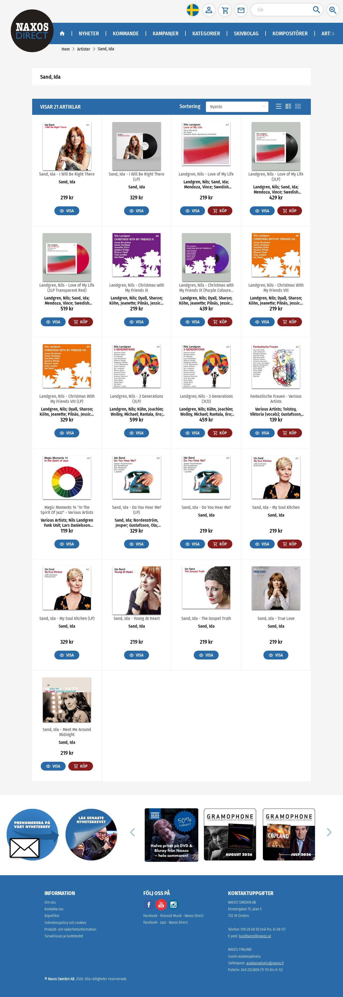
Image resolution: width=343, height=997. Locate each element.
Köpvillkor (51, 915)
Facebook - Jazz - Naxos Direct (165, 922)
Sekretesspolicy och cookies (65, 922)
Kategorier (206, 33)
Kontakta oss (54, 909)
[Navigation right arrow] (333, 33)
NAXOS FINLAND (240, 949)
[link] (66, 49)
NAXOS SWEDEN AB (242, 902)
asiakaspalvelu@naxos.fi (265, 963)
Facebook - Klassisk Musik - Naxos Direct (173, 915)
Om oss (50, 902)
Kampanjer (165, 33)
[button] (193, 10)
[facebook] (149, 909)
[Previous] (132, 832)
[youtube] (161, 909)
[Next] (328, 832)
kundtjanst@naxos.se (255, 936)
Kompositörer (290, 33)
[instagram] (173, 909)
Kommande (126, 33)
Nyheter (89, 33)
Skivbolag (246, 33)
